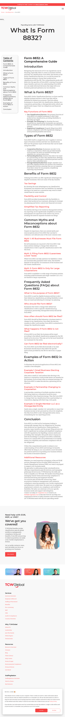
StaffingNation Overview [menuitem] (12, 678)
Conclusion (7, 109)
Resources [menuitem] (9, 644)
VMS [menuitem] (6, 613)
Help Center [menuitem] (8, 658)
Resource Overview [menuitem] (10, 647)
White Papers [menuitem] (9, 635)
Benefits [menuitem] (7, 604)
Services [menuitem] (8, 593)
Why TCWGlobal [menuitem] (11, 624)
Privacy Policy (53, 701)
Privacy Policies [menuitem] (9, 667)
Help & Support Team (41, 4)
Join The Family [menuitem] (9, 633)
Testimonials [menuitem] (9, 638)
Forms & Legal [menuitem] (9, 661)
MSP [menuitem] (6, 610)
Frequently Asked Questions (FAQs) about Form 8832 (9, 97)
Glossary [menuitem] (7, 650)
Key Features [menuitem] (9, 684)
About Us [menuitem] (8, 627)
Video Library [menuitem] (9, 655)
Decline (54, 710)
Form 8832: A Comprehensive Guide (9, 65)
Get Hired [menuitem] (8, 670)
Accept (41, 710)
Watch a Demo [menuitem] (9, 681)
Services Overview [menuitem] (10, 596)
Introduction (8, 70)
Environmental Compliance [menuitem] (13, 664)
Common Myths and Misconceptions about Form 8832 (9, 89)
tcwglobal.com (42, 493)
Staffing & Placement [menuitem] (11, 601)
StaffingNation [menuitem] (10, 675)
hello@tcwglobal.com (31, 495)
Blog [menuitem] (6, 653)
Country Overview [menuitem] (10, 618)
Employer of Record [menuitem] (10, 599)
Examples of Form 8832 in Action (8, 104)
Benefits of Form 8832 (9, 83)
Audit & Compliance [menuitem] (11, 616)
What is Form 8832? (8, 74)
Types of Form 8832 (8, 78)
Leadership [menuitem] (8, 630)
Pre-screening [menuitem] (9, 607)
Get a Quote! (10, 554)
